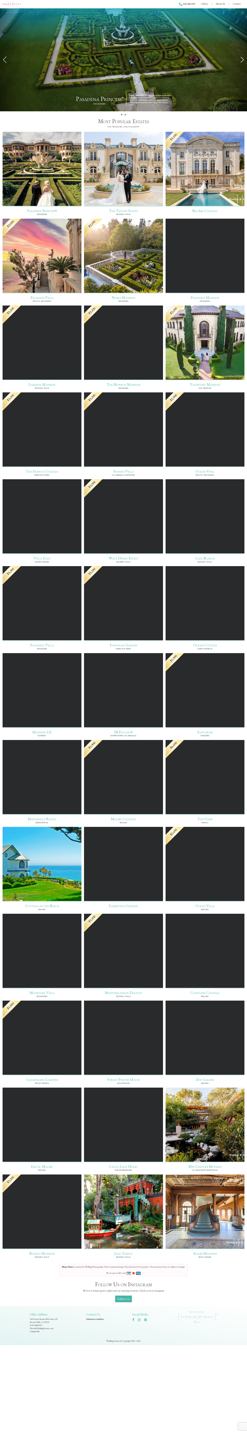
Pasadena (100, 104)
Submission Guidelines (95, 1319)
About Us (220, 3)
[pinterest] (146, 1320)
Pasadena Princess (100, 99)
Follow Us (123, 1299)
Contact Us (34, 1331)
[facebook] (134, 1320)
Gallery (204, 3)
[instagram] (140, 1320)
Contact (237, 3)
